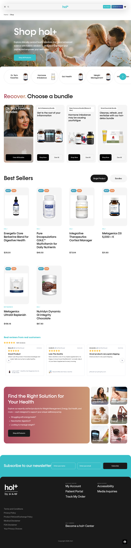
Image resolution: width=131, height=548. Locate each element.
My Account (73, 486)
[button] (8, 7)
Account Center (71, 483)
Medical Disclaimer (12, 521)
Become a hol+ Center (80, 525)
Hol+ (71, 541)
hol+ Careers (70, 523)
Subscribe (115, 466)
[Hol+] (66, 6)
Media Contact (102, 483)
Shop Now (43, 157)
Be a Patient (107, 6)
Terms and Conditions (13, 509)
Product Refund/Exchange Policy (18, 517)
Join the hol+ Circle (117, 6)
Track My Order (75, 496)
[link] (25, 371)
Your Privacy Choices (13, 529)
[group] (17, 76)
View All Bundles (18, 157)
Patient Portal (74, 491)
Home (6, 14)
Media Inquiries (107, 491)
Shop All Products (25, 57)
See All (56, 157)
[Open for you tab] (125, 542)
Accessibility (105, 486)
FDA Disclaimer (10, 525)
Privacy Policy (10, 513)
